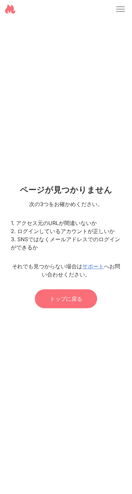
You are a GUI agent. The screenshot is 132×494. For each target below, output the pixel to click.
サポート (93, 266)
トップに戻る (66, 298)
